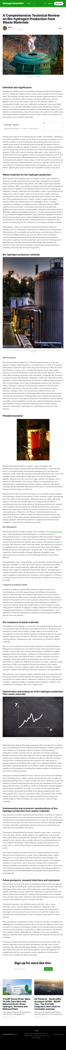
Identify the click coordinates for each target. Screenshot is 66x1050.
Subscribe (59, 3)
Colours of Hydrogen (39, 1035)
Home (29, 3)
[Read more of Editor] (5, 28)
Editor (10, 27)
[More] (34, 3)
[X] (34, 1030)
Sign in (50, 3)
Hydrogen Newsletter (13, 3)
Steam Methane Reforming (40, 1033)
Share (60, 28)
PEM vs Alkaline (36, 1037)
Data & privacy (28, 1033)
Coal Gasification (28, 1035)
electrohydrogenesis (55, 531)
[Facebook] (37, 1030)
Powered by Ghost (58, 1034)
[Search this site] (45, 3)
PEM (48, 1035)
